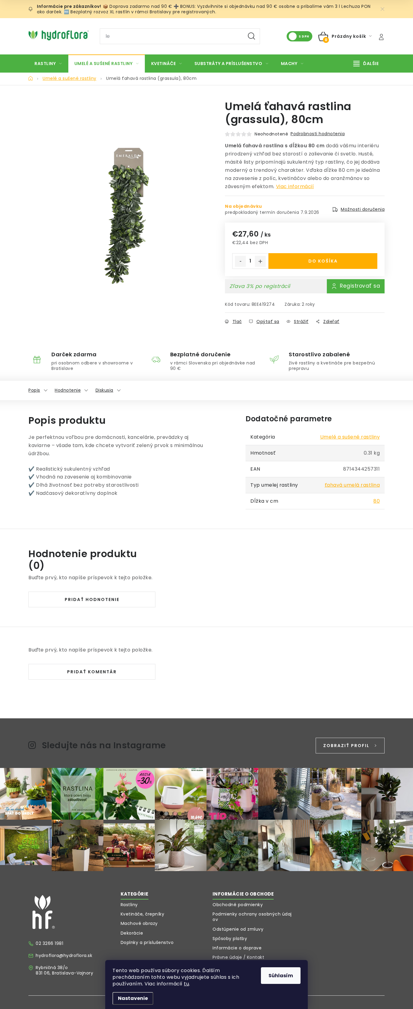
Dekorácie (132, 933)
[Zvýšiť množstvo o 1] (260, 261)
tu (186, 983)
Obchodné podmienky (238, 904)
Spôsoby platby (230, 938)
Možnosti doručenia (363, 209)
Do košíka (323, 261)
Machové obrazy (139, 923)
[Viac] (366, 63)
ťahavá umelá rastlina (352, 485)
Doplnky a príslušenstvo (147, 942)
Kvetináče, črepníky (142, 914)
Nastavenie (133, 998)
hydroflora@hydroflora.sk (64, 955)
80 (376, 501)
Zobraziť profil (346, 746)
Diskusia (104, 390)
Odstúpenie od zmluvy (238, 929)
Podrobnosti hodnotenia (318, 134)
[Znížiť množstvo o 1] (240, 261)
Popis (34, 390)
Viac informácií (295, 186)
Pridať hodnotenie (92, 599)
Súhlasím (280, 975)
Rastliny (129, 904)
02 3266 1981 (49, 943)
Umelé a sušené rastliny (350, 436)
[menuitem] (48, 63)
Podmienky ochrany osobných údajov (252, 916)
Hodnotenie (68, 390)
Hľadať (251, 36)
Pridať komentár (92, 672)
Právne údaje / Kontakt (238, 957)
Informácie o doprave (237, 948)
